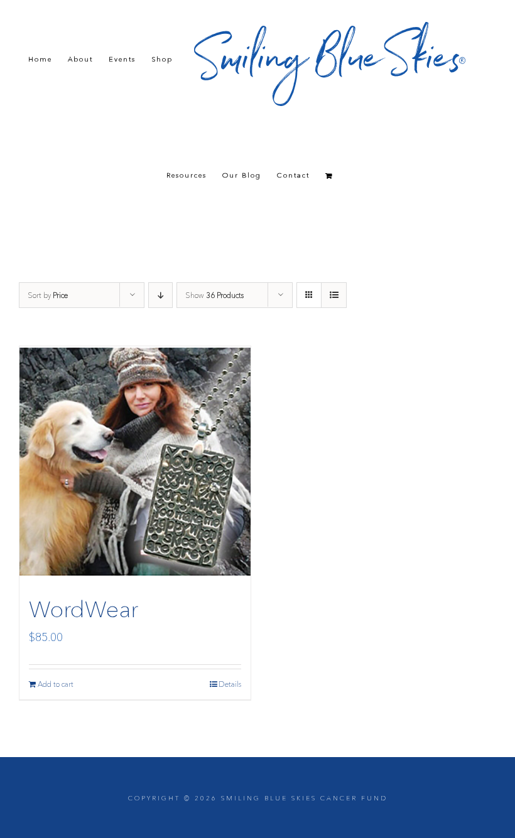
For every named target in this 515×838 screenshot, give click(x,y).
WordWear (83, 609)
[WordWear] (135, 461)
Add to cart (55, 684)
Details (230, 684)
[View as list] (334, 295)
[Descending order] (160, 295)
